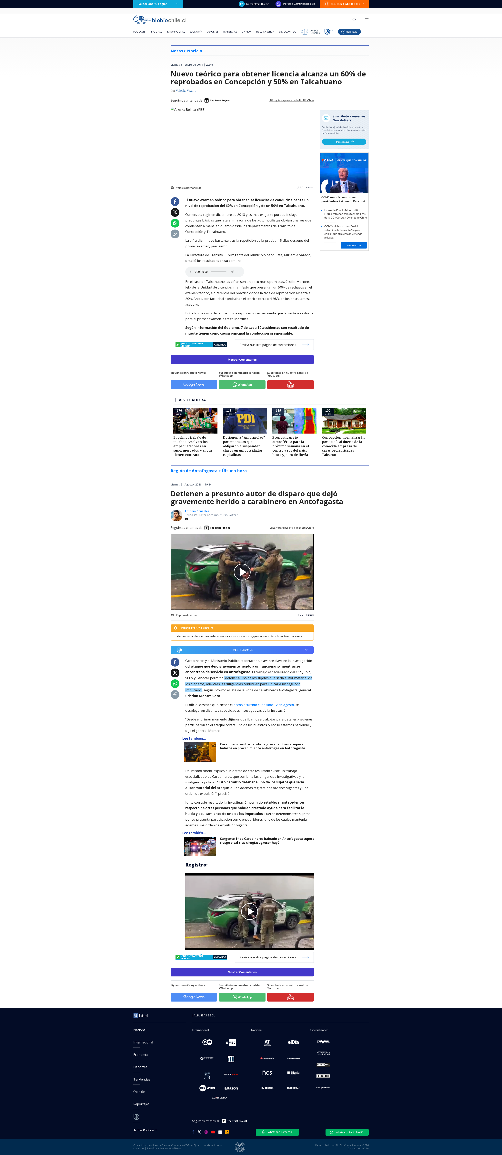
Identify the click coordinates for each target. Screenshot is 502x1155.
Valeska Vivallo (186, 91)
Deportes (212, 31)
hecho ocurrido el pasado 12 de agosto (264, 704)
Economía (196, 31)
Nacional (156, 31)
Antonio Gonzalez (197, 511)
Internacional (176, 31)
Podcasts (139, 31)
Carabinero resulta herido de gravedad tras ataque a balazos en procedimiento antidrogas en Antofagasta (262, 746)
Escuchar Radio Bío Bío (345, 4)
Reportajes (141, 1104)
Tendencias (230, 31)
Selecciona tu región (152, 4)
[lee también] (201, 752)
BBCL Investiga (265, 31)
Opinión (247, 31)
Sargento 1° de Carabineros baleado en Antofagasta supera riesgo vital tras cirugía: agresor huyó (267, 841)
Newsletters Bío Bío (257, 4)
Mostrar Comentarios (242, 359)
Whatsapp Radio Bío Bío (349, 1132)
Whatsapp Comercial (280, 1132)
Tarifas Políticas (144, 1130)
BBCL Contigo (287, 31)
